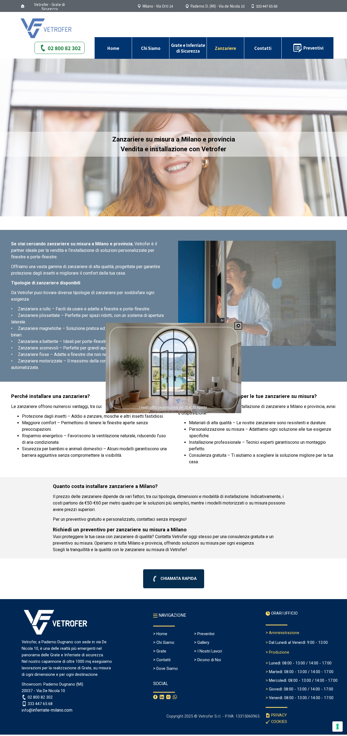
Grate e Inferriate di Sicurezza (188, 48)
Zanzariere (225, 48)
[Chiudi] (238, 326)
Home (113, 48)
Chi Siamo (150, 48)
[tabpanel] (173, 144)
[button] (263, 6)
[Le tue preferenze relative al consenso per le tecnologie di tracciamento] (337, 726)
